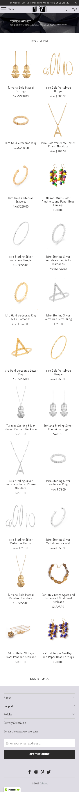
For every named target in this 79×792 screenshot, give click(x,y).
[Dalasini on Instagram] (36, 772)
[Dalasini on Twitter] (49, 772)
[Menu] (1, 9)
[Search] (65, 9)
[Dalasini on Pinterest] (42, 772)
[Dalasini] (39, 9)
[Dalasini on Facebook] (30, 772)
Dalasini (43, 783)
